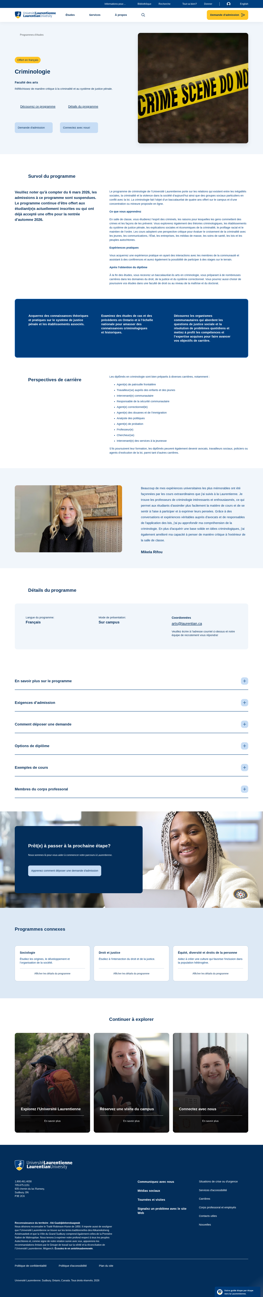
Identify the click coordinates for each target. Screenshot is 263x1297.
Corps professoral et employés (217, 1207)
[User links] (231, 4)
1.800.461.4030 (23, 1181)
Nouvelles (205, 1224)
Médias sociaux (149, 1190)
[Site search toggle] (143, 15)
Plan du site (106, 1265)
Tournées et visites (151, 1199)
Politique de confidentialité (31, 1265)
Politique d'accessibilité (73, 1265)
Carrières (204, 1198)
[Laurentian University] (35, 15)
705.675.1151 (22, 1185)
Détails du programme (83, 106)
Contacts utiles (208, 1215)
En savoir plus (52, 1121)
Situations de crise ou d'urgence (218, 1181)
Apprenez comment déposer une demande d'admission (64, 870)
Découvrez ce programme (37, 106)
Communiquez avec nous (156, 1181)
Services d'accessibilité (213, 1190)
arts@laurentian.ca (187, 623)
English (244, 4)
